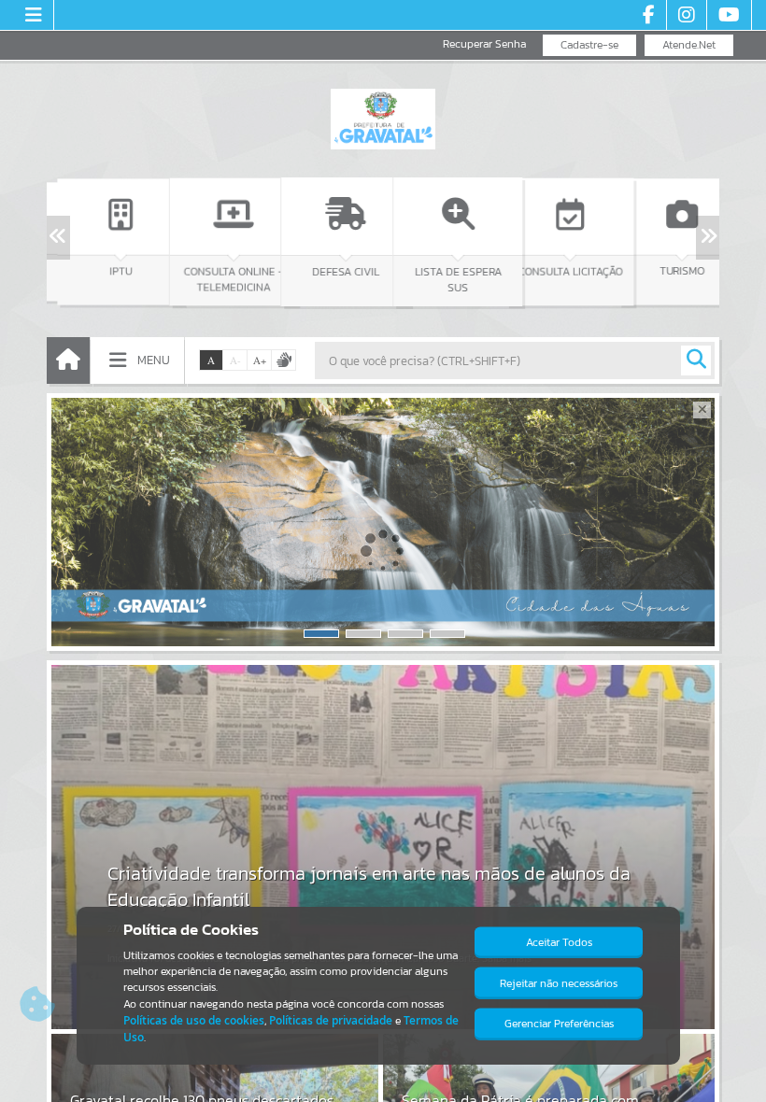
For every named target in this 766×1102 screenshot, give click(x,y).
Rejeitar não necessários (558, 983)
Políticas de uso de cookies (193, 1020)
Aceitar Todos (559, 942)
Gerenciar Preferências (559, 1023)
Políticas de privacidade (330, 1020)
